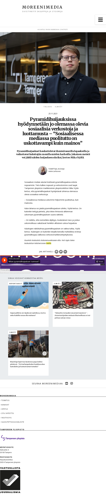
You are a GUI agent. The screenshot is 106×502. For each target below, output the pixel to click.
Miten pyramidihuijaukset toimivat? (20, 273)
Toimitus (5, 400)
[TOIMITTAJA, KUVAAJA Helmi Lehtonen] (53, 176)
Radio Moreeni (4, 273)
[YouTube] (66, 383)
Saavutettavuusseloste (12, 422)
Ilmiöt (59, 107)
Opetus (4, 409)
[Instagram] (71, 383)
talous (48, 107)
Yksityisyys (6, 418)
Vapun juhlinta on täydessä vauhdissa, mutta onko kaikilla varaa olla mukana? (28, 314)
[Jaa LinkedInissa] (65, 252)
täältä (48, 243)
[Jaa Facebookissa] (56, 252)
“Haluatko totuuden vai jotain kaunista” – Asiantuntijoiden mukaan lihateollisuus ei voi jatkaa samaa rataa (72, 315)
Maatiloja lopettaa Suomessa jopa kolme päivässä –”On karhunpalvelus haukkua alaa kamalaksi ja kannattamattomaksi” (27, 364)
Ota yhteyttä (7, 413)
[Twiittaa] (61, 252)
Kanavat (5, 405)
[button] (100, 20)
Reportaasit (15, 283)
